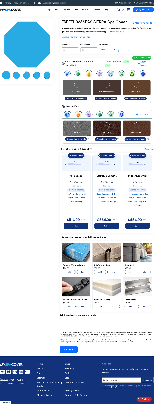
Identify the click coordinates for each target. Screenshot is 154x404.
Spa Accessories (70, 9)
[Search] (118, 9)
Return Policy (43, 390)
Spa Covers (53, 9)
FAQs (67, 373)
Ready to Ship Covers (76, 395)
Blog (106, 9)
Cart (39, 373)
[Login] (123, 9)
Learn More (143, 63)
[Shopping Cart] (128, 9)
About (85, 9)
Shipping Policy (44, 395)
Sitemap (41, 377)
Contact (96, 9)
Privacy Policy (72, 390)
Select (76, 226)
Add (69, 272)
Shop (67, 363)
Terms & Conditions (75, 382)
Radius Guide (127, 51)
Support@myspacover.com (54, 3)
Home (40, 363)
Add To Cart (68, 349)
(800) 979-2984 (143, 10)
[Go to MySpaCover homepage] (11, 9)
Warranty (69, 368)
